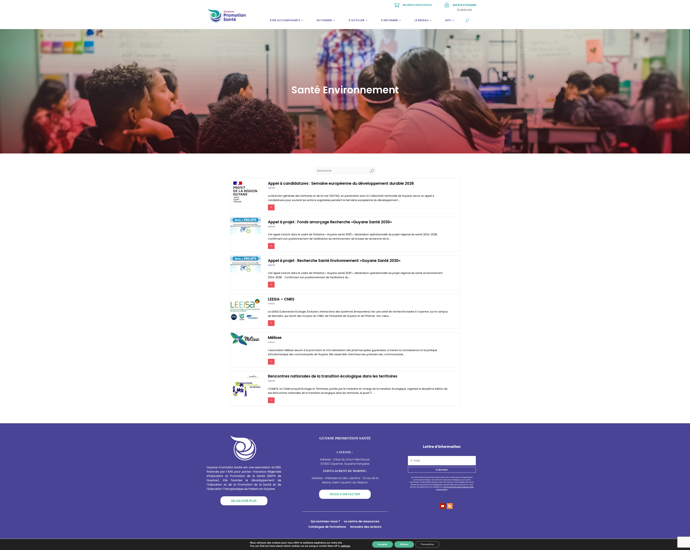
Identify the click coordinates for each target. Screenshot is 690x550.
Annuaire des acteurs (365, 527)
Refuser (404, 544)
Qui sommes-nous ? (325, 521)
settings (345, 546)
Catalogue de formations (327, 527)
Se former (324, 20)
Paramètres (427, 544)
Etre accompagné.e (285, 20)
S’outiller (356, 20)
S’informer (389, 20)
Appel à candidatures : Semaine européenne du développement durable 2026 (341, 183)
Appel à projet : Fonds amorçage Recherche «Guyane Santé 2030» (330, 222)
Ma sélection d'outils (417, 5)
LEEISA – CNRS (281, 299)
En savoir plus (244, 500)
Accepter (383, 544)
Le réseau (422, 20)
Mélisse (275, 337)
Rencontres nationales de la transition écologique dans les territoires (332, 376)
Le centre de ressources (361, 521)
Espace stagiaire (464, 5)
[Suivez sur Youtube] (442, 506)
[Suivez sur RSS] (450, 506)
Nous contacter (345, 494)
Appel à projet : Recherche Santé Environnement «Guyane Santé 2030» (334, 260)
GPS (448, 20)
